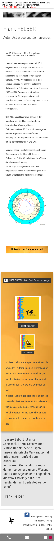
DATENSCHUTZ (30, 525)
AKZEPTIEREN (10, 7)
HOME (34, 516)
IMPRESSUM (39, 520)
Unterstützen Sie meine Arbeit (27, 249)
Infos (33, 7)
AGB (49, 520)
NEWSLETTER (44, 516)
